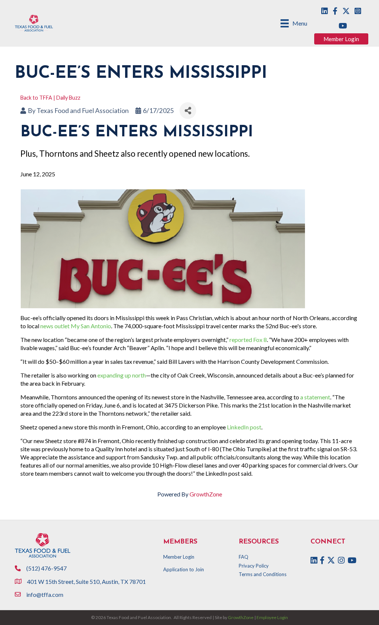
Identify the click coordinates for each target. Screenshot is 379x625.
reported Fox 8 (248, 339)
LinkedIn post (244, 426)
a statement (315, 396)
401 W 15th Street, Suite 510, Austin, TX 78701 (87, 581)
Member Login (178, 557)
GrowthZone (206, 494)
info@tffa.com (44, 594)
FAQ (243, 557)
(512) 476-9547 (46, 568)
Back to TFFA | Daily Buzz (50, 97)
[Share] (188, 110)
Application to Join (183, 569)
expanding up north (121, 375)
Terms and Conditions (262, 574)
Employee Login (272, 617)
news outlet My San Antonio (75, 325)
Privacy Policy (254, 566)
